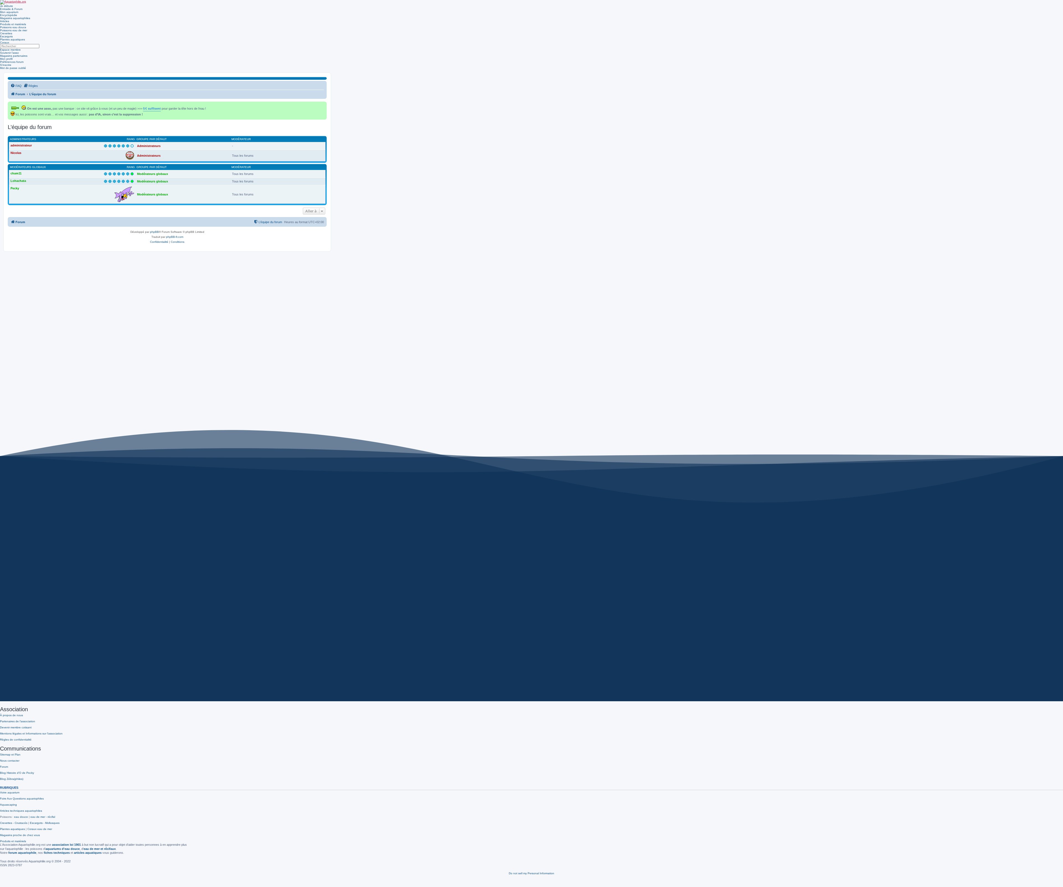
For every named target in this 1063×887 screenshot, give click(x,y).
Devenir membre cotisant (16, 727)
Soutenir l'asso (9, 52)
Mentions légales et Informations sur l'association (31, 733)
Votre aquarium (9, 792)
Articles (4, 21)
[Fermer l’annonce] (323, 105)
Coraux (4, 42)
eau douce (21, 816)
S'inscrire (5, 64)
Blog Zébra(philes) (11, 778)
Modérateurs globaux (28, 167)
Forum (4, 766)
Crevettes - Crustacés (13, 822)
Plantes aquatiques (12, 39)
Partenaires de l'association (17, 721)
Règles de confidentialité (16, 739)
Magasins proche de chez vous (20, 835)
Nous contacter (9, 760)
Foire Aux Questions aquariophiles (22, 798)
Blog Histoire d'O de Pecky (17, 772)
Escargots (6, 36)
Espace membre (10, 49)
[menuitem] (16, 85)
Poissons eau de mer (13, 30)
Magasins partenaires (13, 55)
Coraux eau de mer (39, 829)
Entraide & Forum (11, 9)
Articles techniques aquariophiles (21, 810)
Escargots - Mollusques (45, 822)
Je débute (6, 5)
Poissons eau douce (13, 27)
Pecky (15, 188)
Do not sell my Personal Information (531, 873)
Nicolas (16, 152)
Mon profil (6, 58)
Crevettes (6, 33)
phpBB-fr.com (174, 236)
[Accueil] (13, 2)
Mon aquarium (9, 12)
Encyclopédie (8, 15)
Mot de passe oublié (13, 67)
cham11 (16, 173)
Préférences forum (12, 61)
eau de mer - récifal (42, 816)
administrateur (21, 145)
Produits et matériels (13, 24)
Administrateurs (23, 139)
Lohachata (18, 180)
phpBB (154, 231)
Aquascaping (8, 804)
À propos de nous (11, 715)
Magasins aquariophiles (15, 18)
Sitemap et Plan (10, 754)
